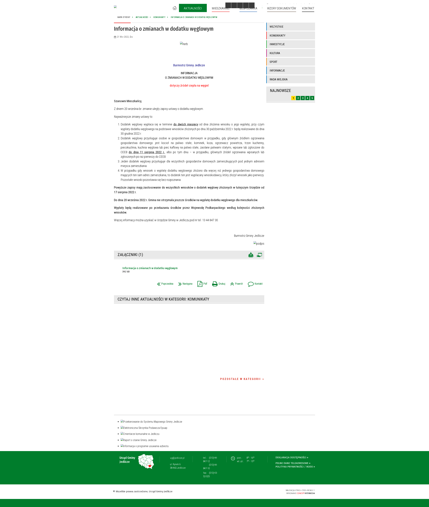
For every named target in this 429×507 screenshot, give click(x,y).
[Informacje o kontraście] (252, 5)
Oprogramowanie (259, 254)
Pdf (201, 282)
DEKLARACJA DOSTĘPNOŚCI (290, 457)
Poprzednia (164, 282)
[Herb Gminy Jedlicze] (115, 6)
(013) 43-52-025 (210, 474)
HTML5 (257, 491)
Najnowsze (280, 90)
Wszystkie (276, 26)
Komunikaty (277, 35)
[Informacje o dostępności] (234, 5)
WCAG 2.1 (272, 491)
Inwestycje (277, 44)
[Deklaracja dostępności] (240, 5)
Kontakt (254, 282)
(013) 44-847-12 (210, 459)
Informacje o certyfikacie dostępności (214, 491)
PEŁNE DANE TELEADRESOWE (291, 463)
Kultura (275, 53)
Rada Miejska (279, 79)
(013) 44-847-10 (210, 466)
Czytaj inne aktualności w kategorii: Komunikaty (163, 299)
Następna (184, 282)
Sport (273, 61)
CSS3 (262, 491)
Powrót (236, 282)
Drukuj (217, 282)
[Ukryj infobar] (426, 503)
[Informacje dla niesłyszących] (246, 5)
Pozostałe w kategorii (240, 379)
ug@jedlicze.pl (177, 458)
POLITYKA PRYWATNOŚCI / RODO (294, 466)
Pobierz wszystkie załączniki (251, 254)
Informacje (277, 70)
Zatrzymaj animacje (228, 5)
